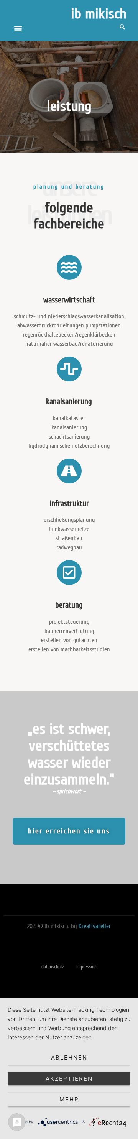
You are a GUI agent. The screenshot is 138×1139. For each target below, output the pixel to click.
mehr (69, 1099)
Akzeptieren (69, 1078)
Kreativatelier (95, 926)
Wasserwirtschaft (69, 300)
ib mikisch (99, 13)
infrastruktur (69, 503)
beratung (69, 605)
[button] (18, 28)
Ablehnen (69, 1057)
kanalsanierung (69, 401)
